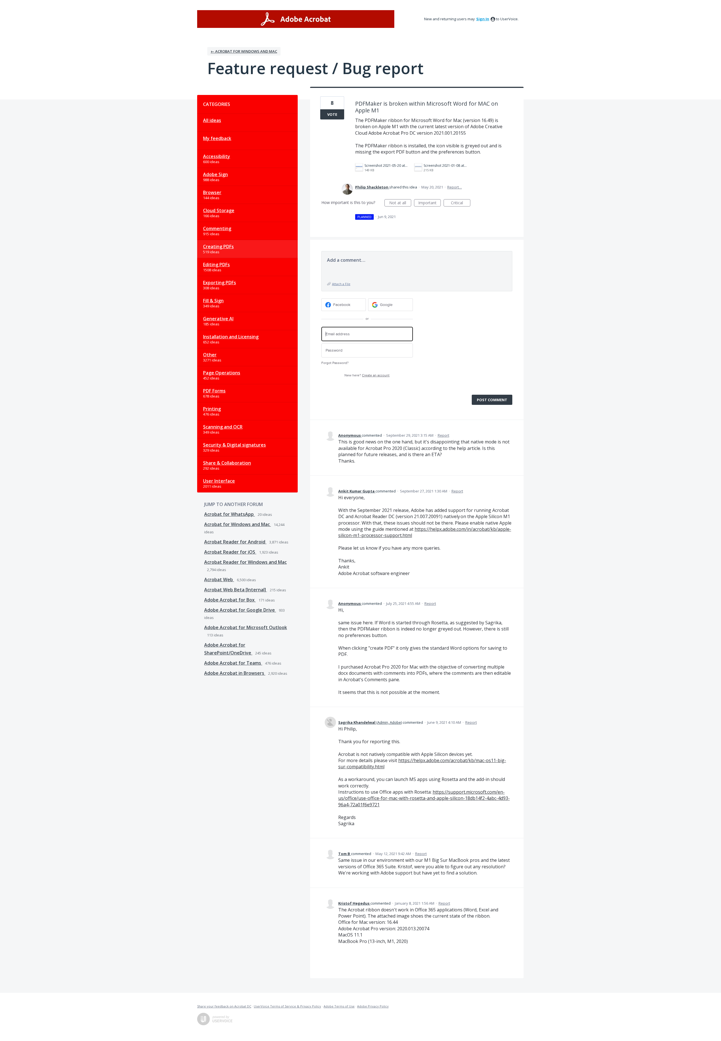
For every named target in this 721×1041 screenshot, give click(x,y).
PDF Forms (214, 391)
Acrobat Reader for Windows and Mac (245, 562)
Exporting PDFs (219, 282)
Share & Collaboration (227, 463)
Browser (212, 192)
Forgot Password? (335, 363)
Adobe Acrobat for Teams (233, 663)
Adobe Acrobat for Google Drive (240, 610)
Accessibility (216, 156)
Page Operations (221, 373)
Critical (460, 203)
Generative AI (218, 319)
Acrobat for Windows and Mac (237, 524)
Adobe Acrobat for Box (230, 600)
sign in (482, 18)
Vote (332, 114)
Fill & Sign (213, 301)
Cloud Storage (218, 210)
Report (443, 435)
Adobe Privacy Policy (373, 1006)
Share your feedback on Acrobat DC (224, 1006)
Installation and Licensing (231, 337)
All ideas (212, 120)
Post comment (492, 399)
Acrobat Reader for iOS (230, 552)
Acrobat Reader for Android (235, 542)
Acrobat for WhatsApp (229, 514)
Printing (212, 409)
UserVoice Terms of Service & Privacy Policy (287, 1006)
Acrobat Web (219, 579)
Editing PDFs (216, 264)
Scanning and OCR (222, 427)
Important (429, 203)
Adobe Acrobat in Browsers (234, 673)
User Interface (219, 481)
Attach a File (341, 284)
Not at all (400, 203)
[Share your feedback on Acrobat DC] (295, 19)
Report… (454, 187)
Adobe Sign (215, 174)
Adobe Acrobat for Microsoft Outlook (245, 627)
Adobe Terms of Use (339, 1006)
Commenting (217, 228)
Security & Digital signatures (234, 445)
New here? (367, 375)
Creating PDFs (218, 246)
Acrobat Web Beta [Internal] (235, 590)
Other (210, 355)
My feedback (217, 138)
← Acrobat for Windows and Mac (244, 51)
